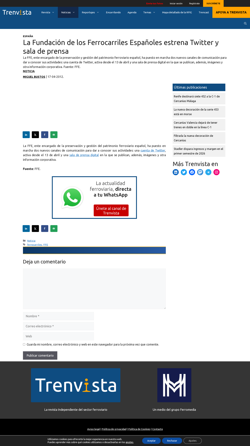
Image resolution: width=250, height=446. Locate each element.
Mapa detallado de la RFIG (177, 12)
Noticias (66, 12)
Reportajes (88, 12)
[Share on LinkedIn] (26, 134)
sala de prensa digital (84, 155)
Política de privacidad (114, 429)
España (28, 36)
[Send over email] (54, 134)
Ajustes (193, 440)
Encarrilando (113, 12)
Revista (45, 12)
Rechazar (172, 440)
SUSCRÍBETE (213, 3)
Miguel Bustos (34, 76)
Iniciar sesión (176, 3)
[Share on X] (35, 134)
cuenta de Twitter (152, 150)
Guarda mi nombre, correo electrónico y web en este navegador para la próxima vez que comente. (93, 344)
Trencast (204, 12)
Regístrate (194, 3)
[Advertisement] (94, 107)
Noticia (29, 71)
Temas (147, 12)
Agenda (132, 12)
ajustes (129, 442)
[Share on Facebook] (44, 134)
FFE (45, 244)
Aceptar (151, 440)
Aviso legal (93, 429)
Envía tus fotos (154, 3)
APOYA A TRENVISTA (231, 12)
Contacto (157, 429)
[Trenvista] (17, 12)
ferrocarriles (34, 244)
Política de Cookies (139, 429)
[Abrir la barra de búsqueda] (245, 23)
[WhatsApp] (94, 217)
